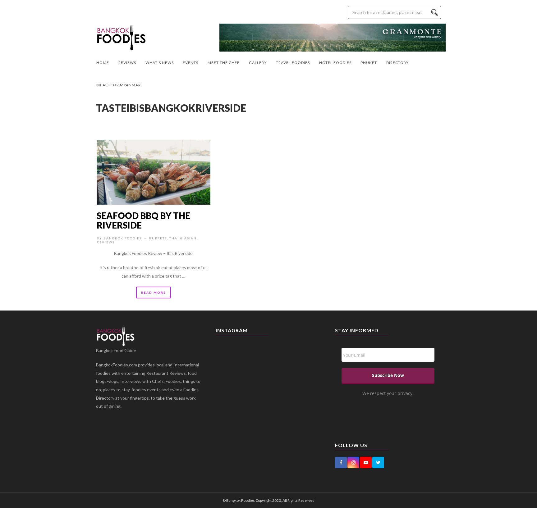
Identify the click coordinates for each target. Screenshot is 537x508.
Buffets (158, 238)
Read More (153, 292)
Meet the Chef (224, 62)
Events (190, 62)
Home (102, 62)
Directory (397, 62)
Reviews (127, 62)
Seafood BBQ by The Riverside (143, 220)
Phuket (368, 62)
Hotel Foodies (335, 62)
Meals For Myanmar (118, 85)
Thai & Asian (183, 238)
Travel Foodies (293, 62)
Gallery (258, 62)
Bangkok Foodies (122, 238)
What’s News (159, 62)
